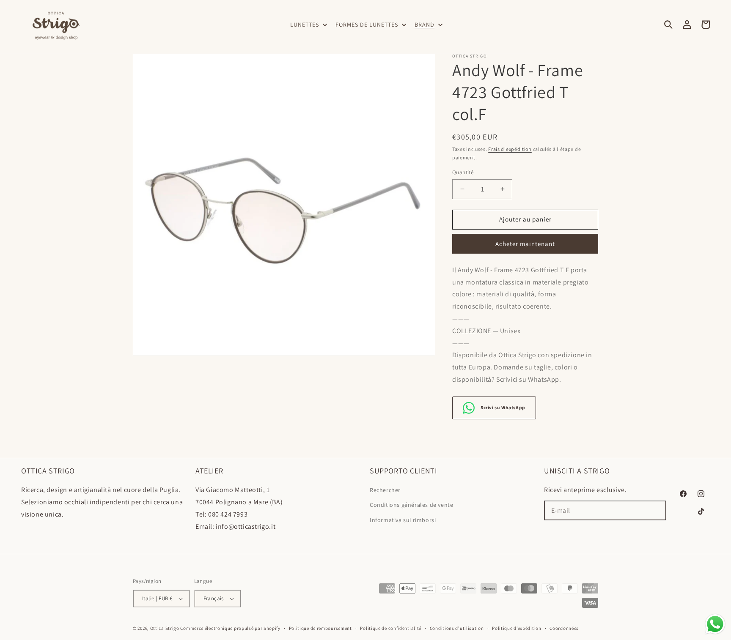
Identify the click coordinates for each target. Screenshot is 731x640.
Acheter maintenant (525, 244)
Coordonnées (564, 628)
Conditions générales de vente (411, 505)
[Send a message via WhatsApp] (715, 624)
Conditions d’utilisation (457, 628)
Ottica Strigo (164, 628)
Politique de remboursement (320, 628)
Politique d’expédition (516, 628)
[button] (307, 24)
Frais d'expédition (510, 149)
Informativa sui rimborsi (403, 520)
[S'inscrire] (656, 510)
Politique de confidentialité (390, 628)
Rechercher (385, 490)
